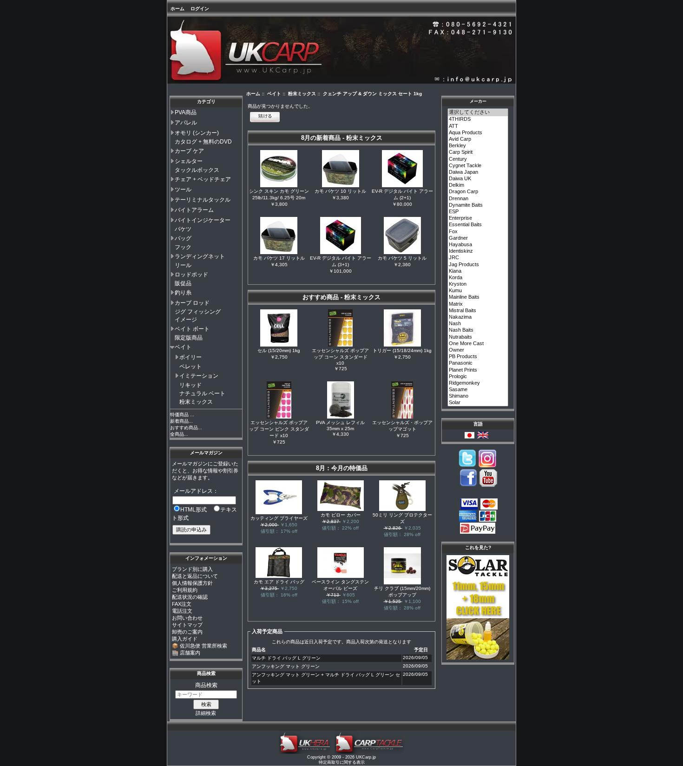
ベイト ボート (192, 329)
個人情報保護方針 (192, 583)
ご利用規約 (184, 590)
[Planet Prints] (478, 370)
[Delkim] (478, 185)
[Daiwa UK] (478, 179)
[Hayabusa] (478, 245)
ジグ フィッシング (198, 311)
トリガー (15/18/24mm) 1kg (402, 350)
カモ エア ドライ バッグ (279, 581)
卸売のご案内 (187, 632)
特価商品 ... (182, 414)
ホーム (177, 8)
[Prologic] (478, 376)
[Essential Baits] (478, 225)
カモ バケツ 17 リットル (279, 258)
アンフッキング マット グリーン (286, 666)
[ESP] (478, 212)
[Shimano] (478, 396)
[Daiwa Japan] (478, 172)
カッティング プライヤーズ (279, 518)
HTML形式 (193, 509)
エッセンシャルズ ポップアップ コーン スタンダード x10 (340, 357)
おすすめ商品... (186, 427)
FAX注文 (181, 604)
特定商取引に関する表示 (342, 762)
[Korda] (478, 278)
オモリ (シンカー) (197, 133)
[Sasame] (478, 389)
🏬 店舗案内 (186, 652)
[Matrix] (478, 304)
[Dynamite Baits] (478, 205)
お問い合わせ (187, 618)
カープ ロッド (192, 303)
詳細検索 (206, 713)
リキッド (190, 385)
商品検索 (206, 673)
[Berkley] (478, 146)
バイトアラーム (194, 210)
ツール (183, 189)
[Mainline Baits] (478, 297)
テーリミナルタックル (202, 199)
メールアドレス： (196, 491)
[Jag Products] (478, 265)
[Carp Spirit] (478, 152)
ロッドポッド (191, 274)
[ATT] (478, 126)
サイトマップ (187, 625)
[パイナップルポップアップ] (478, 658)
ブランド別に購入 (192, 569)
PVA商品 (186, 112)
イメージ (186, 319)
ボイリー (190, 357)
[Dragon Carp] (478, 192)
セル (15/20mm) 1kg (278, 350)
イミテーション (198, 376)
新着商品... (181, 421)
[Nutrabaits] (478, 337)
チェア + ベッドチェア (203, 179)
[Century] (478, 159)
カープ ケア (189, 151)
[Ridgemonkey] (478, 383)
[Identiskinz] (478, 251)
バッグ (183, 238)
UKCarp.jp (366, 757)
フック (183, 247)
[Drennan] (478, 199)
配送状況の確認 (190, 597)
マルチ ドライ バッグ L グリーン (286, 658)
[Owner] (478, 350)
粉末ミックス (196, 402)
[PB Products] (478, 357)
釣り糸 (183, 292)
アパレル (186, 122)
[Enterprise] (478, 218)
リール (183, 265)
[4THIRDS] (478, 119)
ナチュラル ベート (202, 393)
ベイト (183, 347)
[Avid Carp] (478, 139)
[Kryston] (478, 284)
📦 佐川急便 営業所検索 (199, 645)
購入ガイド (184, 639)
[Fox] (478, 232)
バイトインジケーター (202, 220)
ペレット (190, 366)
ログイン (199, 8)
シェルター (189, 161)
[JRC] (478, 258)
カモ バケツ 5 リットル (402, 258)
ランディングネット (200, 256)
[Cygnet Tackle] (478, 166)
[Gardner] (478, 238)
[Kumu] (478, 291)
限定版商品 (189, 337)
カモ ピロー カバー (341, 514)
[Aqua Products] (478, 133)
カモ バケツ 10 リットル (340, 191)
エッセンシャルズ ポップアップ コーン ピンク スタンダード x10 (279, 429)
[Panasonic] (478, 363)
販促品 (183, 283)
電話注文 (182, 611)
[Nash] (478, 324)
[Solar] (478, 402)
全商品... (179, 434)
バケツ (183, 229)
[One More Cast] (478, 343)
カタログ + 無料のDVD (203, 141)
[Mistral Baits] (478, 311)
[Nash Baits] (478, 330)
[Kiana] (478, 271)
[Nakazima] (478, 317)
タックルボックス (197, 170)
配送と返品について (195, 576)
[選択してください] (478, 112)
